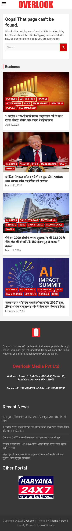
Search (63, 47)
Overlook (29, 520)
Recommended (27, 108)
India (27, 103)
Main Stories (40, 103)
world (10, 168)
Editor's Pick (27, 99)
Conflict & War (29, 220)
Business (12, 67)
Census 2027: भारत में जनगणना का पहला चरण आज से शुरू (31, 437)
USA (61, 164)
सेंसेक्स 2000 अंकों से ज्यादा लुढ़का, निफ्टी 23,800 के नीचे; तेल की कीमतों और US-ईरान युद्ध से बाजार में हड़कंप (35, 242)
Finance (42, 99)
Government (13, 103)
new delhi (57, 103)
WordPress (47, 525)
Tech (55, 294)
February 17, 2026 (15, 311)
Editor (24, 124)
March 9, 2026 (13, 250)
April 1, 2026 (12, 124)
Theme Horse (58, 520)
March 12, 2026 (13, 185)
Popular (11, 108)
